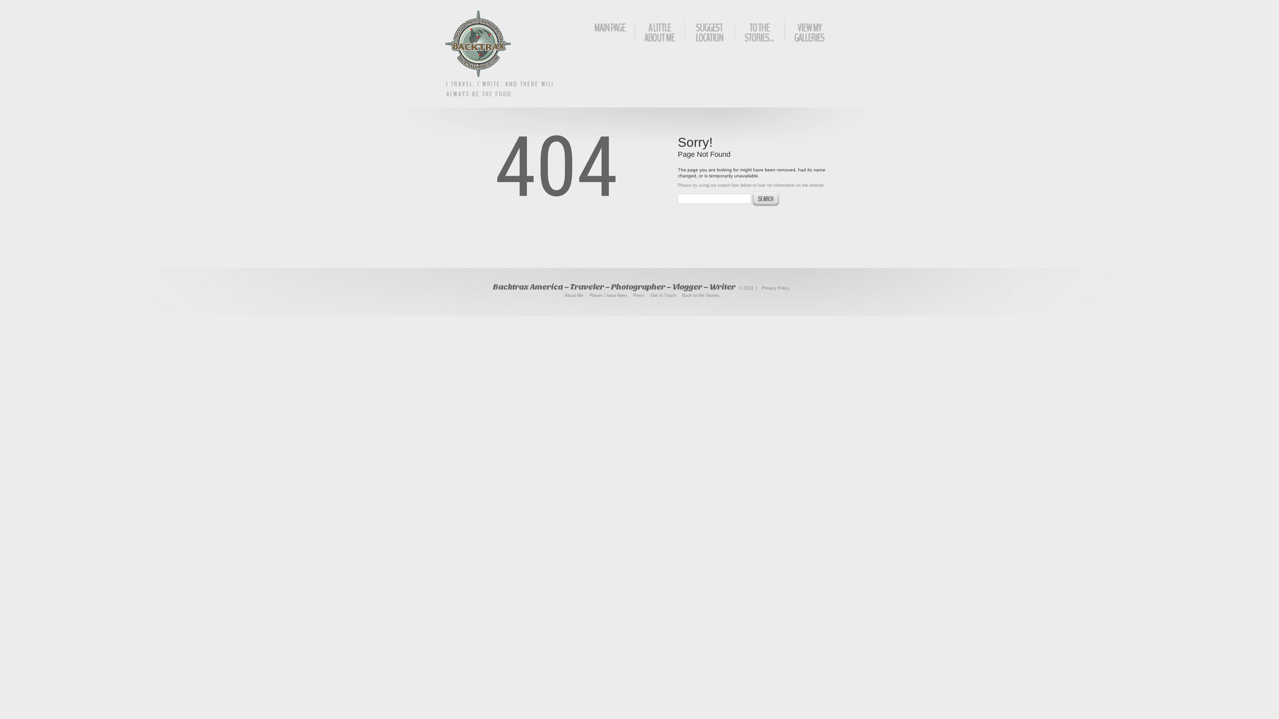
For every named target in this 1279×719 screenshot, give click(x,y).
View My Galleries (809, 33)
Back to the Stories (700, 295)
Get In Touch (663, 295)
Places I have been (608, 295)
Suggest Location (709, 33)
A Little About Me (659, 33)
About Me (574, 295)
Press (638, 295)
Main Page (609, 28)
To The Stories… (759, 33)
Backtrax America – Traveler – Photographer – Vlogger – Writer (614, 287)
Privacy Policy (776, 288)
